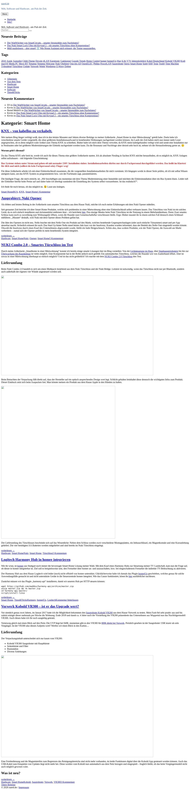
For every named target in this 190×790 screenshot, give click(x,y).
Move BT (23, 63)
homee (103, 61)
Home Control (93, 61)
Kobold (27, 782)
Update (26, 66)
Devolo (38, 61)
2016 (3, 61)
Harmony (31, 600)
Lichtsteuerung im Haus (141, 251)
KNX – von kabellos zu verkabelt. (26, 131)
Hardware (11, 84)
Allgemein (12, 79)
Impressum (24, 787)
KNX (21, 192)
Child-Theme (28, 61)
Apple (9, 61)
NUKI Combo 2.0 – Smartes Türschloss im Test (37, 245)
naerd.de (5, 3)
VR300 (57, 782)
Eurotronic (55, 61)
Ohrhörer (65, 63)
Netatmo (33, 63)
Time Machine (172, 63)
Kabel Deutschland (156, 61)
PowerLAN (105, 63)
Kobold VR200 (172, 61)
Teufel (162, 63)
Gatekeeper (65, 61)
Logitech (51, 600)
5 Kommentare (56, 238)
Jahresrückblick (139, 61)
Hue (119, 61)
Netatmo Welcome (46, 63)
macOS (4, 63)
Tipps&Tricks (13, 92)
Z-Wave (60, 66)
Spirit (145, 63)
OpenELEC (87, 63)
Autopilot (17, 61)
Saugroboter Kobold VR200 (99, 612)
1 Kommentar (43, 192)
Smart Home (136, 63)
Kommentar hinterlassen (67, 600)
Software (11, 89)
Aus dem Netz (14, 81)
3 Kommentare (68, 782)
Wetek (42, 66)
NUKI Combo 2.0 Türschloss (118, 256)
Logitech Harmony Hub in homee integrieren (35, 559)
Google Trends (79, 61)
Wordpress (51, 66)
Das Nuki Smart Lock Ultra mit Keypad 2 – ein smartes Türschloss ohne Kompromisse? (48, 45)
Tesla (155, 63)
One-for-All (75, 63)
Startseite (11, 19)
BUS (15, 192)
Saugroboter (118, 63)
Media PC (13, 63)
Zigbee (67, 66)
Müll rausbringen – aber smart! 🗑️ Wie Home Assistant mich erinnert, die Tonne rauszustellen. (51, 48)
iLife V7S (126, 61)
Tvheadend (6, 66)
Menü (4, 14)
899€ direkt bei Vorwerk (113, 623)
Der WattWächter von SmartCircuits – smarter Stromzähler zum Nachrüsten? (43, 43)
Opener (33, 238)
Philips (96, 63)
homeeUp (111, 61)
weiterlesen (8, 235)
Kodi (182, 61)
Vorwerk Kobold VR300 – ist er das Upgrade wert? (40, 606)
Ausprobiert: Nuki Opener (21, 198)
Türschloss (17, 66)
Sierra (127, 63)
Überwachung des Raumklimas (16, 254)
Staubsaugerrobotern (168, 251)
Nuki (57, 63)
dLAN (46, 61)
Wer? (9, 22)
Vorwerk (34, 66)
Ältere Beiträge (8, 784)
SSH (150, 63)
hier (83, 212)
